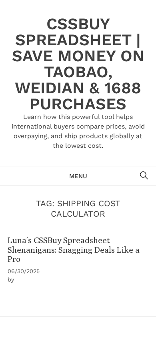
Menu (78, 176)
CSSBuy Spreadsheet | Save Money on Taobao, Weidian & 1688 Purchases (78, 63)
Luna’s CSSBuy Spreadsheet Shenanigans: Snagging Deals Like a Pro (74, 249)
